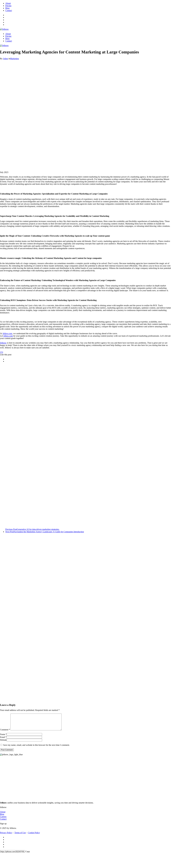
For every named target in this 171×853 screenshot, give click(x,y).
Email (2, 737)
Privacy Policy (6, 832)
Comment (5, 730)
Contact (8, 10)
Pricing (8, 6)
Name (2, 734)
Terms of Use (20, 832)
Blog (7, 8)
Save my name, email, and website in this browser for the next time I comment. (36, 745)
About (8, 3)
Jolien (5, 58)
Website (3, 740)
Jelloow (3, 343)
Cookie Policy (34, 832)
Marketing (14, 58)
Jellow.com (7, 333)
